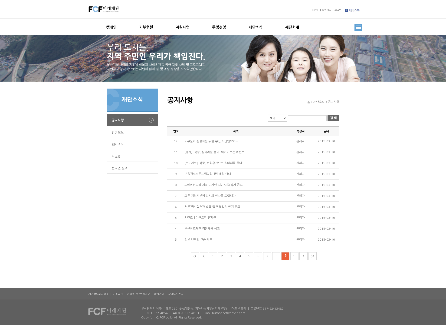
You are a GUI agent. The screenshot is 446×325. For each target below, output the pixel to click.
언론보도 (118, 132)
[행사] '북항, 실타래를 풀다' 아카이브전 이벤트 (214, 152)
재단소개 (292, 27)
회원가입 (326, 10)
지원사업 (183, 27)
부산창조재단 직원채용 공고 (202, 228)
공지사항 (118, 120)
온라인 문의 (120, 168)
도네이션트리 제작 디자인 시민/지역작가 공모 (213, 184)
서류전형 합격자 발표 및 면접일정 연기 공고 (212, 206)
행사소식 (118, 144)
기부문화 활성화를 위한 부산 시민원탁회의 (211, 141)
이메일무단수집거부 (138, 294)
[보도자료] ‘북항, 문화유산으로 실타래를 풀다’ (213, 163)
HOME (315, 10)
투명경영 (219, 27)
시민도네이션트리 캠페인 (200, 217)
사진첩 (116, 156)
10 (294, 256)
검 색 (333, 117)
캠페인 (111, 27)
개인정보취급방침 (98, 294)
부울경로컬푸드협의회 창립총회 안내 (207, 174)
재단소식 (255, 27)
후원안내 (159, 294)
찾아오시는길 (175, 294)
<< (195, 256)
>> (312, 256)
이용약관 (118, 294)
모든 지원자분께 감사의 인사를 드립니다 (210, 195)
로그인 (337, 10)
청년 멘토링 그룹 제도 (198, 239)
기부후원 (146, 27)
